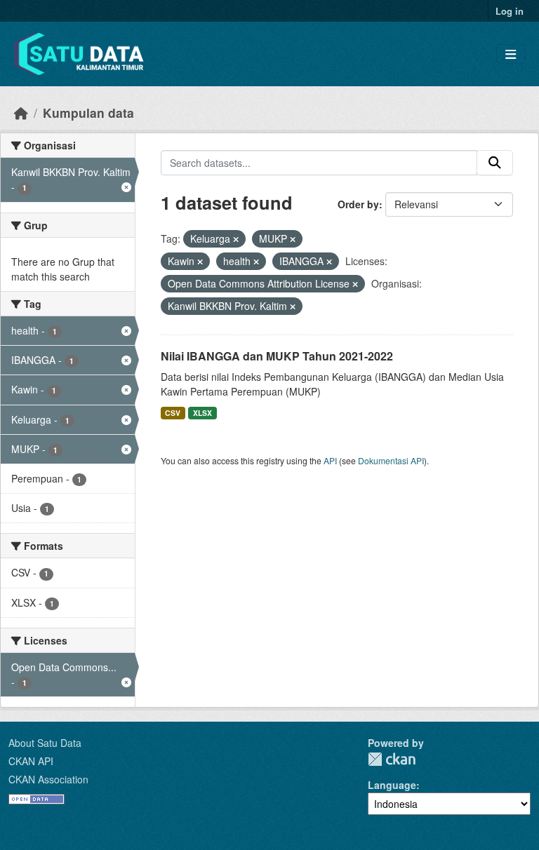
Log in (509, 11)
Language (392, 785)
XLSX (202, 412)
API (330, 460)
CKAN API (30, 761)
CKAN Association (48, 779)
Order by (358, 204)
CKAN (391, 759)
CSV (172, 412)
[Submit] (495, 162)
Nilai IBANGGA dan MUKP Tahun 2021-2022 (277, 356)
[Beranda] (21, 112)
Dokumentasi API (391, 460)
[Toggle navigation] (510, 54)
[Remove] (236, 239)
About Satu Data (44, 743)
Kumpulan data (88, 112)
